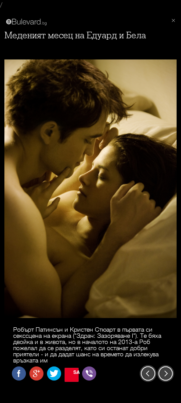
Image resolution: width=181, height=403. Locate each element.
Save (76, 372)
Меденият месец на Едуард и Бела (75, 35)
